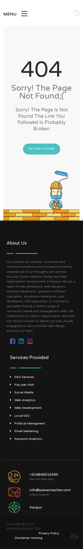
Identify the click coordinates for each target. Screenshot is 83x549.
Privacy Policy (49, 533)
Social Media (23, 392)
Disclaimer (22, 538)
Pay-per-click (24, 385)
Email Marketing (26, 431)
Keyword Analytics (28, 439)
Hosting (36, 538)
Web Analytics (24, 400)
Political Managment (29, 423)
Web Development (28, 408)
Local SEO (22, 416)
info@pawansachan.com (50, 490)
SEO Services (24, 377)
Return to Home (42, 149)
